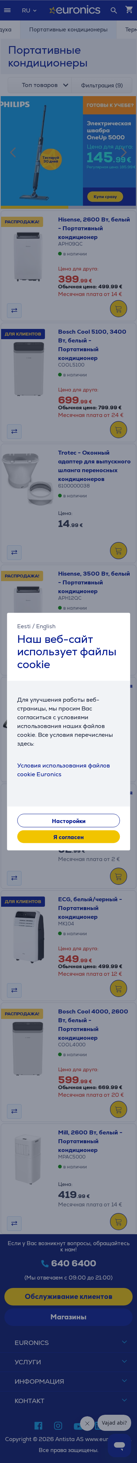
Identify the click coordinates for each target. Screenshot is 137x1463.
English (46, 625)
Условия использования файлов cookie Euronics (63, 770)
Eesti (24, 625)
